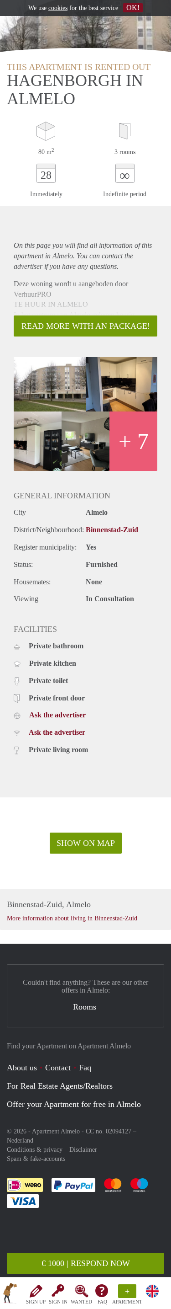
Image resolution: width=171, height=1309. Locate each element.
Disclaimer (83, 1149)
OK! (133, 7)
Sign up (36, 1301)
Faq (85, 1067)
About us (22, 1067)
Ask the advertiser (57, 715)
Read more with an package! (85, 326)
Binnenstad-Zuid (112, 530)
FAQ (102, 1301)
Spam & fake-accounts (36, 1158)
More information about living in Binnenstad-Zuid (72, 918)
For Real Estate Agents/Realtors (60, 1085)
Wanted (81, 1301)
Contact (58, 1067)
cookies (57, 8)
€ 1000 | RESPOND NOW (85, 1263)
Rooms (84, 1006)
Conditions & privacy (34, 1149)
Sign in (58, 1301)
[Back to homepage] (10, 1294)
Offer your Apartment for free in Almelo (74, 1104)
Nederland (20, 1140)
